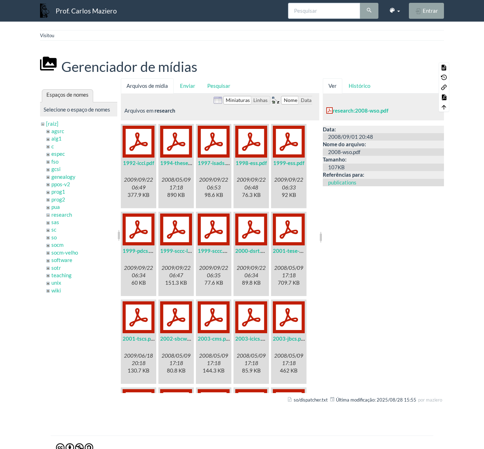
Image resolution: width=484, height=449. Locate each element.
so (54, 237)
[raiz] (52, 123)
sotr (56, 268)
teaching (61, 275)
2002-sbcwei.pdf (180, 338)
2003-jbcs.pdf (289, 338)
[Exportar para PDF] (444, 97)
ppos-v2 (60, 184)
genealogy (63, 177)
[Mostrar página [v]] (444, 67)
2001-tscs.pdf (139, 338)
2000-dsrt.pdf (252, 251)
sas (55, 222)
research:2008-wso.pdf (360, 110)
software (61, 260)
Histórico (359, 86)
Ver (332, 86)
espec (58, 153)
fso (54, 161)
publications (342, 182)
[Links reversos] (444, 87)
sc (53, 229)
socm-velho (64, 252)
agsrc (57, 131)
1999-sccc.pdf (214, 251)
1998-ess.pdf (251, 163)
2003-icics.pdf (252, 338)
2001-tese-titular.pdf (298, 251)
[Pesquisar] (369, 11)
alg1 (56, 138)
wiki (56, 290)
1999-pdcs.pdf (140, 251)
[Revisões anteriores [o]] (444, 77)
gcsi (56, 169)
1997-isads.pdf (215, 163)
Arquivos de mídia (147, 86)
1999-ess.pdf (288, 163)
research (61, 214)
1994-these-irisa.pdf (184, 163)
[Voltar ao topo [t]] (444, 107)
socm (57, 244)
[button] (394, 10)
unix (56, 282)
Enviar (187, 86)
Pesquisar (218, 86)
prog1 (58, 191)
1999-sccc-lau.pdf (181, 251)
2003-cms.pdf (214, 338)
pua (55, 207)
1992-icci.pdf (138, 163)
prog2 (58, 199)
